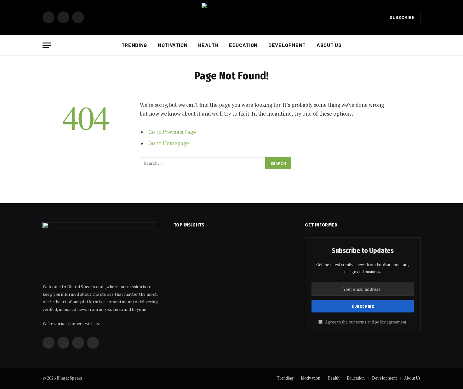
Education (243, 45)
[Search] (419, 45)
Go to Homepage (168, 143)
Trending (134, 45)
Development (287, 45)
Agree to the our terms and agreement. (365, 322)
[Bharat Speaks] (232, 17)
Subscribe (402, 17)
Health (208, 45)
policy (380, 322)
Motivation (172, 45)
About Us (329, 45)
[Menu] (47, 45)
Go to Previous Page (172, 132)
